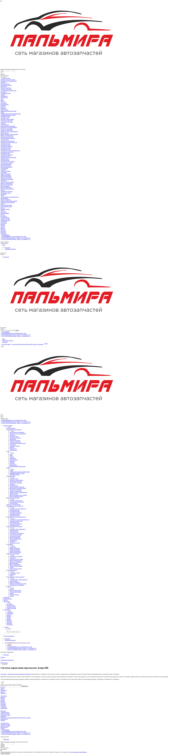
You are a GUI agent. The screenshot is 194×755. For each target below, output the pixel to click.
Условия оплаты (5, 712)
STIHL (11, 470)
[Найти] (2, 73)
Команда (3, 698)
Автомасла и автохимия (16, 556)
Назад (9, 427)
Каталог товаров (11, 428)
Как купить (10, 604)
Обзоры (3, 728)
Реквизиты (3, 716)
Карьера (3, 701)
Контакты (3, 702)
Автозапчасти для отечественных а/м (19, 519)
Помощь (3, 720)
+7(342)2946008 (5, 235)
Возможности (4, 719)
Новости (3, 697)
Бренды (3, 691)
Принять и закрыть (5, 753)
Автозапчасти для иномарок (17, 432)
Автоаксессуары (14, 478)
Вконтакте (6, 257)
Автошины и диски (15, 572)
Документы (4, 706)
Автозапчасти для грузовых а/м (18, 508)
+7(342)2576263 (15, 238)
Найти (17, 330)
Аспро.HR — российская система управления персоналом (16, 674)
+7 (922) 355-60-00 (15, 239)
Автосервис (4, 690)
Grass (11, 454)
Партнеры (3, 704)
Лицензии (3, 705)
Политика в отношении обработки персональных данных (16, 717)
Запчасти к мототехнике (16, 500)
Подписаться (25, 686)
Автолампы (13, 547)
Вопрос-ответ (4, 727)
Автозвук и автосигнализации (17, 529)
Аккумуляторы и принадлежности (19, 579)
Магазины (3, 711)
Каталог (3, 687)
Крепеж (12, 589)
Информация (4, 708)
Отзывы (3, 700)
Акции (2, 689)
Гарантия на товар (5, 715)
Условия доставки (5, 713)
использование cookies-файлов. (79, 752)
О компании (10, 612)
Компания (3, 693)
